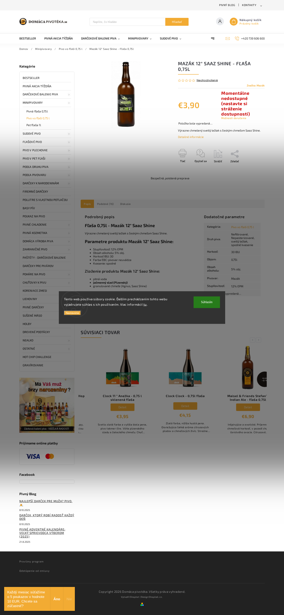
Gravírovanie (33, 365)
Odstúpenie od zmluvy (34, 570)
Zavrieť (251, 168)
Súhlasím (206, 302)
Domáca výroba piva (38, 241)
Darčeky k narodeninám (41, 183)
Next (259, 340)
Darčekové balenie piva (40, 94)
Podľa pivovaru (34, 175)
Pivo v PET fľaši (34, 158)
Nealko (28, 340)
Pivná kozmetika (35, 233)
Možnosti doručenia (233, 118)
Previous (253, 340)
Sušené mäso (32, 315)
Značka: (256, 85)
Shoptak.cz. (156, 596)
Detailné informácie (191, 137)
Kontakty (249, 5)
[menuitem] (29, 38)
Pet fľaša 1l (33, 125)
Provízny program (31, 561)
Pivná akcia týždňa (37, 86)
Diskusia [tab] (125, 203)
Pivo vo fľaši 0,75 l (37, 118)
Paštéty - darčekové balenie (44, 257)
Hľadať (177, 21)
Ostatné (29, 348)
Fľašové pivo (32, 142)
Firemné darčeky (35, 191)
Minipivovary (33, 102)
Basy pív (29, 208)
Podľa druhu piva (36, 167)
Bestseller (31, 78)
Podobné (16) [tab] (105, 203)
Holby (27, 324)
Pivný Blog (227, 5)
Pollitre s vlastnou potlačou (45, 200)
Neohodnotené (207, 80)
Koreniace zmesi (35, 290)
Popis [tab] (87, 203)
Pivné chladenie (35, 224)
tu (145, 304)
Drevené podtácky (36, 332)
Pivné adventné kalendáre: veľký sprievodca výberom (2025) (42, 533)
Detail (110, 407)
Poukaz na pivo (34, 216)
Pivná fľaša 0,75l (37, 111)
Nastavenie (72, 313)
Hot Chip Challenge (37, 357)
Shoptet (134, 596)
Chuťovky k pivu (34, 282)
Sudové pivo (32, 133)
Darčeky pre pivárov (38, 266)
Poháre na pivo (34, 274)
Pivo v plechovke (35, 150)
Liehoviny (30, 299)
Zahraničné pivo (35, 249)
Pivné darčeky (33, 307)
